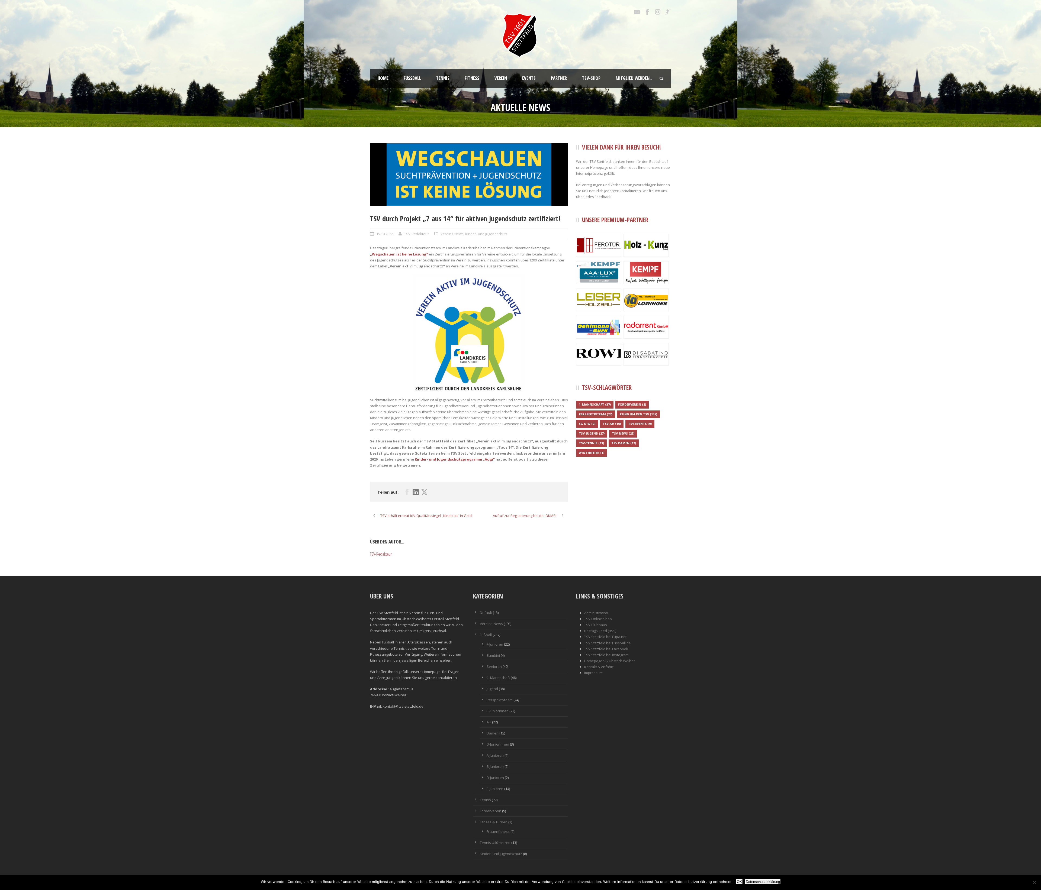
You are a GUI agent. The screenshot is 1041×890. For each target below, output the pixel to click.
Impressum (593, 672)
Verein (500, 78)
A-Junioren (495, 755)
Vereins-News (452, 233)
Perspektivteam (595, 414)
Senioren (494, 666)
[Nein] (1034, 882)
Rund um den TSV (638, 414)
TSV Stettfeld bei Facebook (606, 648)
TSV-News (623, 433)
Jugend (492, 688)
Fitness (472, 78)
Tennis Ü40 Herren (495, 842)
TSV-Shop (591, 78)
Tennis (442, 78)
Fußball (412, 78)
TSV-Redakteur (416, 233)
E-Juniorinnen (498, 710)
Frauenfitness (498, 831)
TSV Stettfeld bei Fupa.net (605, 636)
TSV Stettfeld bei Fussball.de (607, 642)
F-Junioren (495, 644)
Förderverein (632, 404)
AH (489, 722)
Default (486, 612)
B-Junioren (495, 766)
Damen (493, 733)
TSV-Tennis (591, 443)
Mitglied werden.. (634, 78)
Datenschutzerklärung (763, 882)
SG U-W (587, 424)
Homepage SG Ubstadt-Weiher (609, 660)
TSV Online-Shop (598, 618)
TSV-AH (612, 424)
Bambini (493, 655)
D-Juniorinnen (498, 744)
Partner (559, 78)
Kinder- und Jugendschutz (486, 233)
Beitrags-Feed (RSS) (600, 630)
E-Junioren (495, 788)
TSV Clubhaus (595, 624)
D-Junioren (495, 777)
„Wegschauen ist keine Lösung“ (399, 254)
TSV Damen (623, 443)
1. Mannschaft (595, 404)
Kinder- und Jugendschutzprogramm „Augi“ (455, 459)
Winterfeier (591, 453)
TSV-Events (640, 424)
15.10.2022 (384, 233)
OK (739, 882)
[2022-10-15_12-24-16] (469, 174)
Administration (596, 612)
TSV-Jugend (592, 433)
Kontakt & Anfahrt (598, 666)
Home (383, 78)
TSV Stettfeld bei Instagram (606, 654)
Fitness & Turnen (493, 822)
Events (529, 78)
